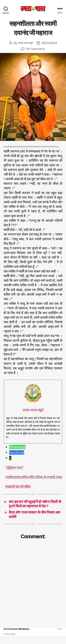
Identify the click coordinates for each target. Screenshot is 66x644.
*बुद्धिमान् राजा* (14, 468)
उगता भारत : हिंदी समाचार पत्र (20, 629)
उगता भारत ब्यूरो (25, 43)
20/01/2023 (49, 43)
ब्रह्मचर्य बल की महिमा (18, 487)
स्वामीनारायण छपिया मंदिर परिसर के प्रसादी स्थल (34, 477)
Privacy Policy (9, 634)
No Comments (35, 49)
